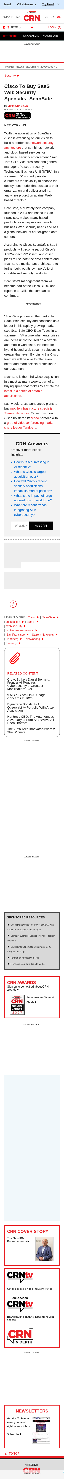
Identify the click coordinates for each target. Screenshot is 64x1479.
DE (46, 17)
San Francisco (15, 634)
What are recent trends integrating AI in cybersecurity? (30, 510)
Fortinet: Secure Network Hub (24, 958)
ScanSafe (48, 617)
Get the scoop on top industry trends (29, 1288)
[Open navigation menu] (5, 27)
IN (12, 17)
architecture (12, 147)
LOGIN (52, 27)
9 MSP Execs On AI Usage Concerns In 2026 (26, 696)
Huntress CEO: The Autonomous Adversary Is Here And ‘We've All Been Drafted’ (30, 720)
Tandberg (12, 638)
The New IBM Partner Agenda (17, 1240)
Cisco (32, 617)
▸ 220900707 (45, 66)
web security (14, 626)
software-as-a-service (20, 630)
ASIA (5, 17)
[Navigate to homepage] (32, 21)
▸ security (30, 66)
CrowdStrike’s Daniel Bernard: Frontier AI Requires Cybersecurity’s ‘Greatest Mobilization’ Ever (28, 684)
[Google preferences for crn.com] (17, 115)
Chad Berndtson (18, 106)
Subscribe (13, 1434)
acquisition (13, 621)
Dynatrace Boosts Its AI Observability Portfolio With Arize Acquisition (30, 707)
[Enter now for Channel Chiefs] (18, 1013)
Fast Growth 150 (30, 35)
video (35, 418)
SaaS (31, 621)
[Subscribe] (41, 1442)
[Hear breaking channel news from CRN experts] (20, 1336)
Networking (33, 638)
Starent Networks (43, 634)
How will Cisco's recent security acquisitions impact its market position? (33, 486)
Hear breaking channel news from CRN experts (30, 1318)
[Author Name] (13, 559)
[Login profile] (60, 27)
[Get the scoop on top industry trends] (20, 1304)
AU (18, 17)
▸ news (18, 66)
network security (42, 143)
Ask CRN (41, 525)
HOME (9, 66)
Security (10, 75)
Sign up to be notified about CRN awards (28, 988)
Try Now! (48, 4)
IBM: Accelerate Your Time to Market (27, 964)
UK (52, 17)
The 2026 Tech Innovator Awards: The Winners (31, 730)
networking (15, 125)
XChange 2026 (50, 35)
